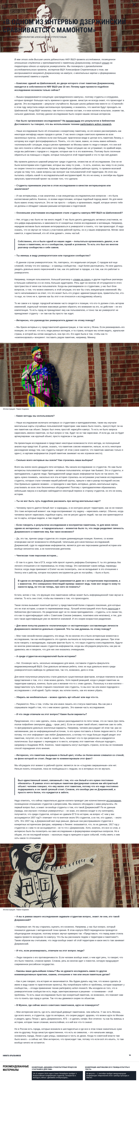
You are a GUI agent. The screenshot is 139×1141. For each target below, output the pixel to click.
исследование (113, 800)
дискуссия (113, 608)
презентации (73, 120)
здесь (49, 724)
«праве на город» (82, 279)
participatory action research (95, 124)
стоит (105, 63)
